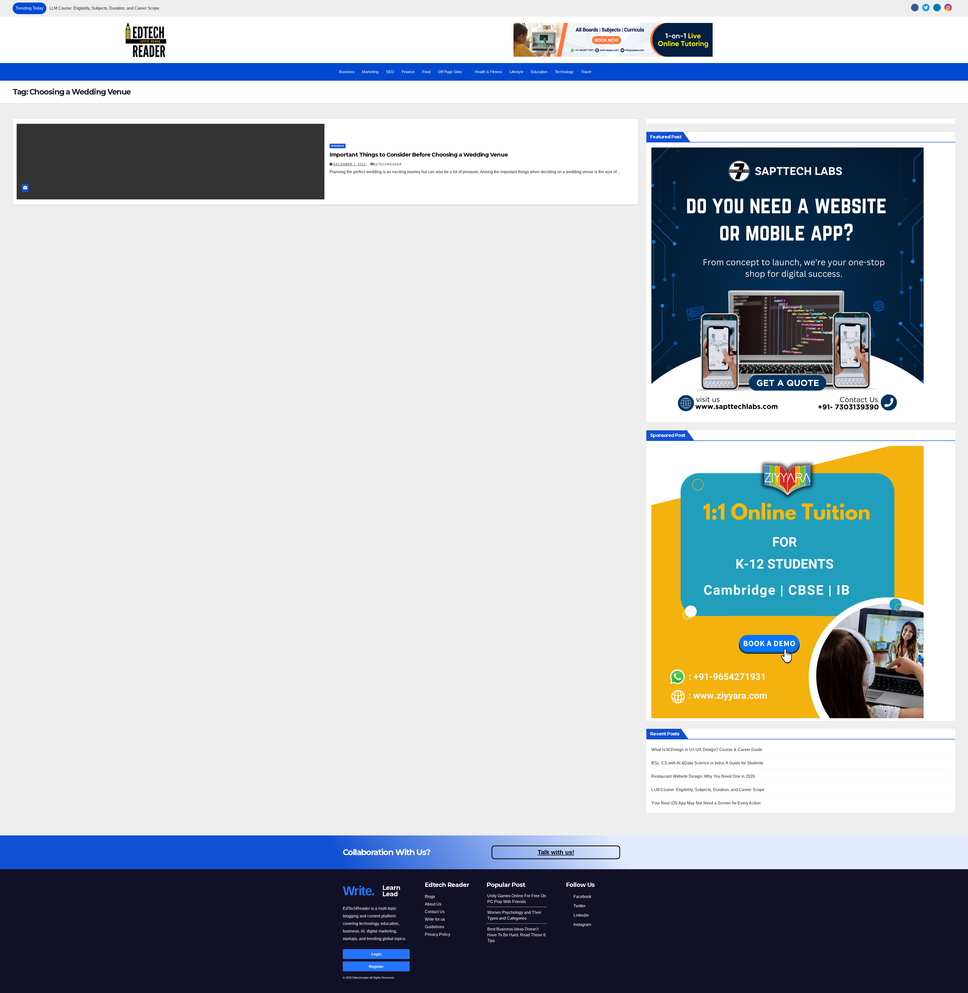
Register (376, 966)
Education (539, 72)
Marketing (370, 72)
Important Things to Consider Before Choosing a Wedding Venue (418, 154)
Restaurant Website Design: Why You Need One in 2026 (703, 776)
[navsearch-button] (931, 72)
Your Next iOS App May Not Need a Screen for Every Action (706, 803)
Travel (586, 72)
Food (426, 72)
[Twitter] (926, 7)
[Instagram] (948, 7)
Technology (564, 72)
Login (376, 954)
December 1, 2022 (350, 164)
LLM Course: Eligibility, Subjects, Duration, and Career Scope (707, 790)
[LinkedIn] (937, 7)
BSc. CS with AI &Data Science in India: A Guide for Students (707, 763)
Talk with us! (556, 852)
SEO (390, 72)
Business (346, 72)
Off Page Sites (450, 72)
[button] (766, 8)
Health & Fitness (488, 72)
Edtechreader (387, 164)
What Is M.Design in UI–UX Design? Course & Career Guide (247, 8)
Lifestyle (516, 72)
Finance (408, 72)
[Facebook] (915, 7)
